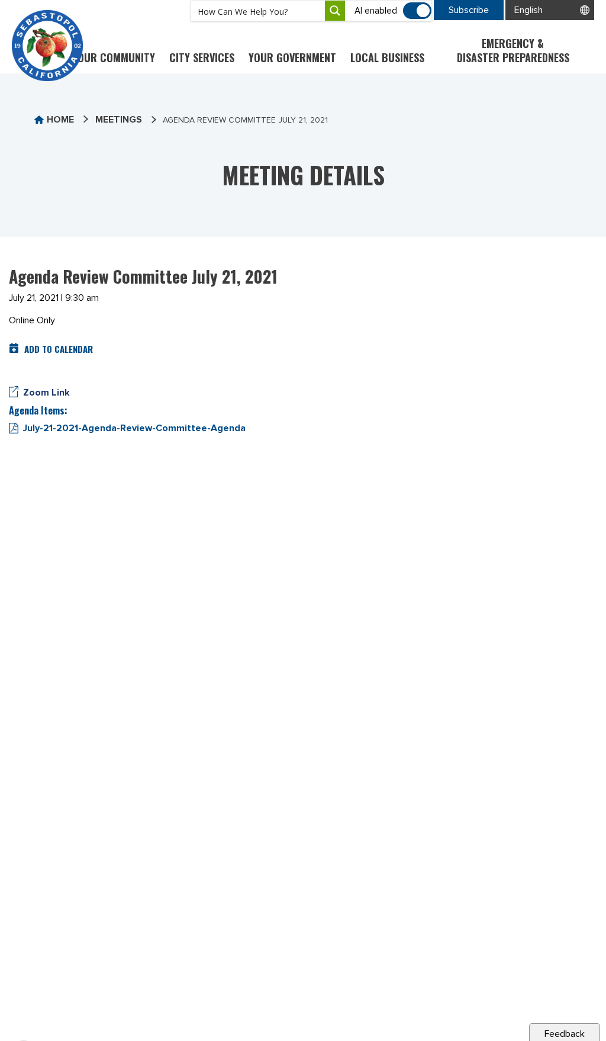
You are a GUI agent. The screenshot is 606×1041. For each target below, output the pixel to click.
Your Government (292, 57)
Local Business (387, 57)
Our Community (116, 57)
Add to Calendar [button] (58, 348)
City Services (201, 57)
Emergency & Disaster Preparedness (513, 50)
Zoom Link (46, 393)
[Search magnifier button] (335, 11)
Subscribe (469, 10)
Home (60, 120)
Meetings (118, 120)
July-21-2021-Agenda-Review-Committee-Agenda (134, 428)
